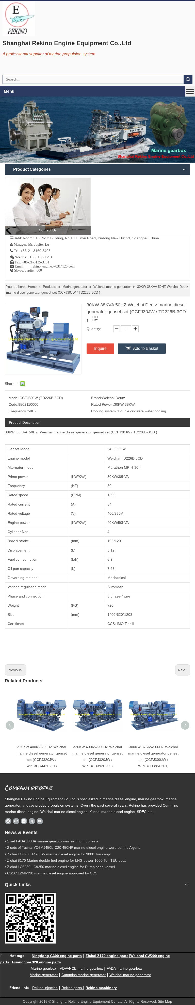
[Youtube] (40, 821)
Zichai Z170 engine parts (107, 956)
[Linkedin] (24, 821)
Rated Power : (102, 404)
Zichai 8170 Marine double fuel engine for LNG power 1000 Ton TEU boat (66, 860)
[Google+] (16, 821)
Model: (14, 398)
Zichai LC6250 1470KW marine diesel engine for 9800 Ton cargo (59, 854)
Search (188, 79)
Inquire (100, 348)
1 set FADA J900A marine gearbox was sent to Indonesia (52, 841)
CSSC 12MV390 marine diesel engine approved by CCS (52, 873)
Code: (13, 404)
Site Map (165, 1001)
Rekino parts (71, 988)
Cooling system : (104, 411)
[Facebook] (8, 821)
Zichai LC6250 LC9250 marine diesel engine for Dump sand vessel (61, 867)
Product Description (24, 422)
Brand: (96, 398)
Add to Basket (145, 348)
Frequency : (18, 411)
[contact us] (48, 206)
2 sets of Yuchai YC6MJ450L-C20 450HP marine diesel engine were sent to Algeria (73, 847)
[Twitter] (32, 821)
